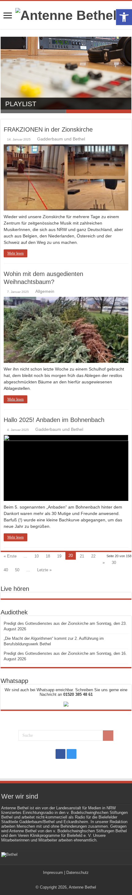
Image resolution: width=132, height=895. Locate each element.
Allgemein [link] (44, 291)
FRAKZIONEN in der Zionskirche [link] (48, 129)
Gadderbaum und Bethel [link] (61, 138)
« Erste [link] (10, 556)
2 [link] (98, 112)
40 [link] (6, 570)
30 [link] (114, 562)
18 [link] (48, 556)
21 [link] (82, 556)
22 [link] (93, 556)
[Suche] (108, 735)
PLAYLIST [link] (20, 104)
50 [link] (17, 570)
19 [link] (59, 556)
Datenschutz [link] (77, 872)
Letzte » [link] (44, 570)
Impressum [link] (53, 872)
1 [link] (33, 112)
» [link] (104, 562)
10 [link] (36, 556)
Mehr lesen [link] (15, 253)
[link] (124, 17)
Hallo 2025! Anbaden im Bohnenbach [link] (54, 419)
